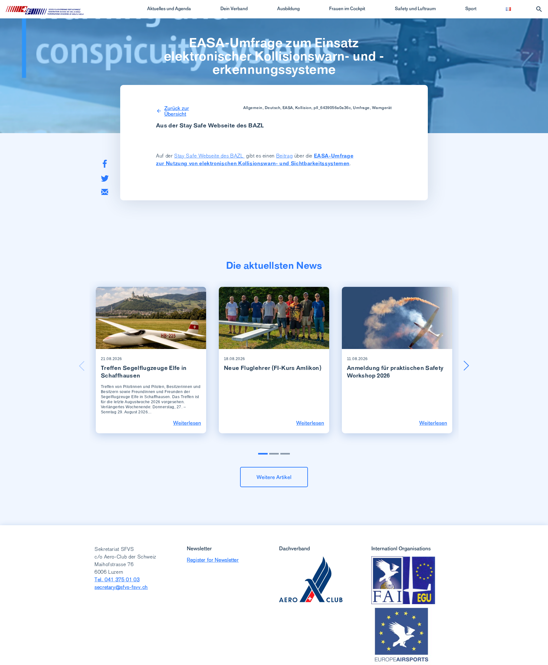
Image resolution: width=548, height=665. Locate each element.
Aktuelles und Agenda (169, 8)
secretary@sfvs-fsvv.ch (121, 587)
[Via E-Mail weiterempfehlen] (104, 192)
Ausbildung (288, 8)
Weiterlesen (187, 423)
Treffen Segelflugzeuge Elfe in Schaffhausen (144, 371)
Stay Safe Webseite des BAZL (209, 155)
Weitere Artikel (274, 477)
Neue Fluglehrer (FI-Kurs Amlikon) (272, 368)
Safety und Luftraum (415, 8)
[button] (466, 365)
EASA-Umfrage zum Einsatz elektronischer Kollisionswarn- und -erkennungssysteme (274, 56)
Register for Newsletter (213, 560)
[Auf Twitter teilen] (105, 178)
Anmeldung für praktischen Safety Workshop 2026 (395, 371)
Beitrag (284, 155)
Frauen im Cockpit (347, 8)
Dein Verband (234, 8)
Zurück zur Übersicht (176, 111)
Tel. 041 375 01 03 (117, 579)
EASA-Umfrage (334, 155)
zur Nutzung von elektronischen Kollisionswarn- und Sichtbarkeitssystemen (252, 163)
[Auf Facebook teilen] (105, 164)
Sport (470, 8)
